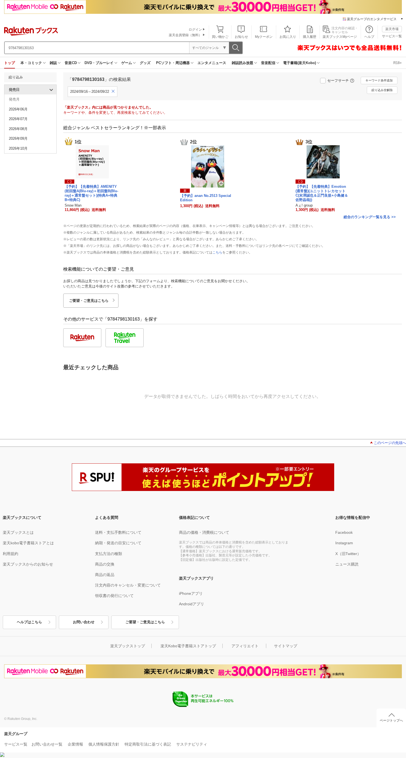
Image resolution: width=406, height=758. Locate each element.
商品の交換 (104, 564)
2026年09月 (18, 138)
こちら (217, 252)
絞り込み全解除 (382, 90)
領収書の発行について (114, 595)
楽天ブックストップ (127, 646)
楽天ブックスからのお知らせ (28, 564)
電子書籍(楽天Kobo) (299, 63)
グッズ (145, 63)
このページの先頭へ (390, 443)
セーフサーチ (338, 80)
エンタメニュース (211, 63)
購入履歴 (309, 37)
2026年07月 (18, 119)
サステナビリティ (191, 744)
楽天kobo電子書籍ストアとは (28, 543)
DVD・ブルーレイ (99, 63)
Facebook (344, 532)
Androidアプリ (191, 604)
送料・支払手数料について (118, 532)
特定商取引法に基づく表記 (148, 744)
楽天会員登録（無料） (185, 35)
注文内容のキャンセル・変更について (128, 585)
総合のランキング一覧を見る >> (370, 217)
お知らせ (241, 37)
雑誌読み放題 (242, 63)
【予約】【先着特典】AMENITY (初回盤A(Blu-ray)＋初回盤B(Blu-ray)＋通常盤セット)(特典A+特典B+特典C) (91, 193)
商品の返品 (104, 574)
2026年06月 (18, 109)
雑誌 (53, 63)
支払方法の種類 (108, 553)
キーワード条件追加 (379, 80)
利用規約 (10, 553)
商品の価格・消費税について (204, 532)
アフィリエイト (245, 646)
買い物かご (220, 37)
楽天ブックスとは (18, 532)
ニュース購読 (346, 564)
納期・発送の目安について (118, 543)
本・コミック (31, 63)
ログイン (195, 29)
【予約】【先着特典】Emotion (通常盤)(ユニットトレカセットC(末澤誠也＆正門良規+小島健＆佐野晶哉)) (322, 193)
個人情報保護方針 (103, 744)
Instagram (344, 543)
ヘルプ (369, 37)
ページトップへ (391, 720)
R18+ (397, 63)
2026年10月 (18, 148)
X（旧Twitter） (348, 553)
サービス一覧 (392, 36)
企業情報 (75, 744)
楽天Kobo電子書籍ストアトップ (188, 646)
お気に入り (288, 37)
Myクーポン (264, 37)
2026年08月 (18, 129)
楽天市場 (392, 29)
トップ (9, 63)
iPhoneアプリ (191, 593)
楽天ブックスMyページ (340, 37)
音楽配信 (268, 63)
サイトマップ (285, 646)
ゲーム (126, 63)
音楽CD (71, 63)
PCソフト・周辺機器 (173, 63)
